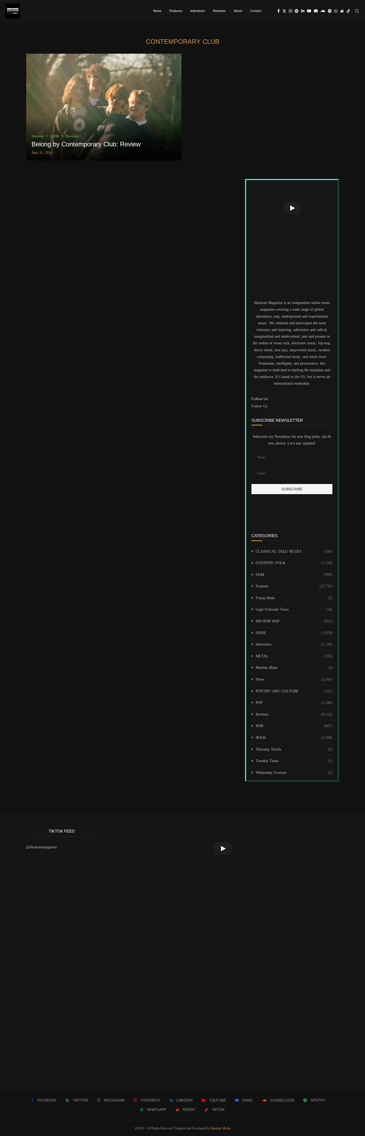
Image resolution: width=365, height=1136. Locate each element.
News (157, 11)
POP (294, 703)
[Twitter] (284, 11)
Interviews (197, 11)
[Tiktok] (348, 11)
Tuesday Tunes (294, 761)
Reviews (219, 11)
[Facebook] (278, 11)
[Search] (357, 11)
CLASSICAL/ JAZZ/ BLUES (294, 551)
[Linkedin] (302, 11)
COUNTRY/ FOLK (294, 563)
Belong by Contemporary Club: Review (86, 144)
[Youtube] (309, 11)
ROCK (294, 738)
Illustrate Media (220, 1128)
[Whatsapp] (335, 11)
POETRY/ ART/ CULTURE (294, 691)
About (238, 11)
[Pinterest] (296, 11)
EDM (294, 575)
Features (175, 11)
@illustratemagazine (41, 847)
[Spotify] (330, 11)
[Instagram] (290, 11)
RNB (294, 726)
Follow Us (259, 406)
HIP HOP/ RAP (294, 621)
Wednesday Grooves (294, 773)
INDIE (294, 633)
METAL (294, 656)
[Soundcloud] (322, 11)
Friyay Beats (294, 598)
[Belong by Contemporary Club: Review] (103, 107)
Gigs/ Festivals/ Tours (294, 609)
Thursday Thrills (294, 749)
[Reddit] (342, 11)
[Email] (316, 11)
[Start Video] (291, 208)
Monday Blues (294, 668)
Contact (255, 11)
